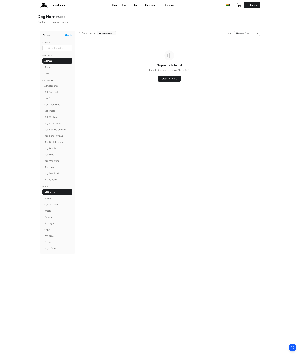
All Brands (49, 192)
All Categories (51, 85)
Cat (136, 5)
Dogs (47, 67)
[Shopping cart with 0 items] (239, 5)
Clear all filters (169, 78)
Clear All (68, 35)
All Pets (48, 60)
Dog (124, 5)
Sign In (254, 5)
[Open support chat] (292, 347)
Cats (46, 73)
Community (151, 5)
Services (169, 5)
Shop (115, 5)
